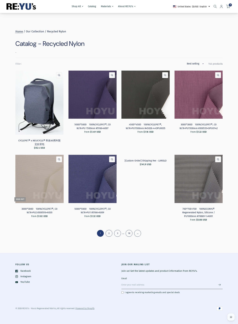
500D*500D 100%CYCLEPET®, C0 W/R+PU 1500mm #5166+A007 (92, 126)
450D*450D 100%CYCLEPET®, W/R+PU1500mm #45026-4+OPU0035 (145, 126)
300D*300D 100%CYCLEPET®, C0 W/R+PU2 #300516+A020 (39, 210)
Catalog (92, 6)
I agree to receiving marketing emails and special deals (152, 292)
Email (124, 278)
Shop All (76, 6)
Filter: (18, 63)
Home (19, 31)
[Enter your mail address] (219, 285)
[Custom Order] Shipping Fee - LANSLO (145, 160)
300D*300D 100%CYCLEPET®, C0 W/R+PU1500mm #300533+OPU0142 (199, 126)
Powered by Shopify (84, 308)
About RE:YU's (125, 6)
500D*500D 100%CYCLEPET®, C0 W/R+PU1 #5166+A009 (92, 210)
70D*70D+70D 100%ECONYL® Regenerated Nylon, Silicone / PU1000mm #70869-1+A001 (198, 212)
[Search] (215, 6)
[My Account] (221, 6)
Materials (106, 6)
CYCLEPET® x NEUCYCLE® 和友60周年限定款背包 (39, 142)
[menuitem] (77, 6)
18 (129, 233)
